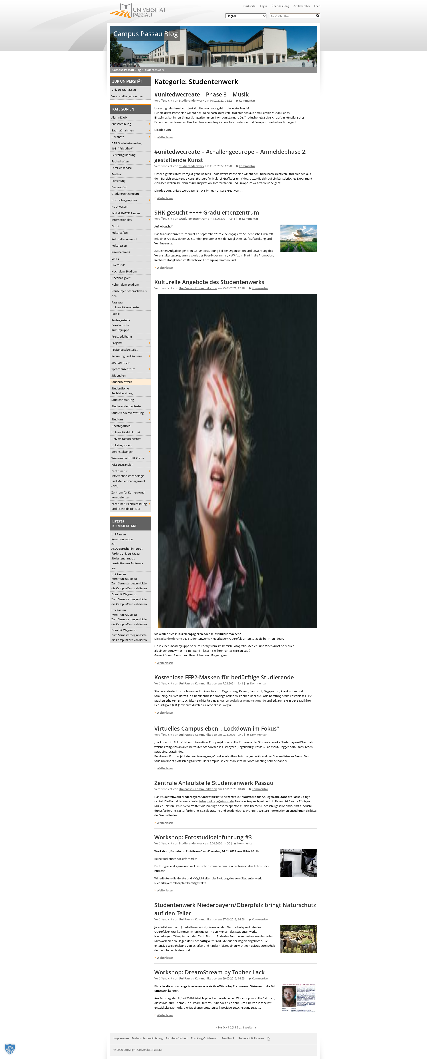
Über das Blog (280, 6)
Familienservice (121, 168)
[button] (318, 15)
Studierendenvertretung (127, 413)
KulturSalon (119, 246)
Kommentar (247, 100)
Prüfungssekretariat (124, 350)
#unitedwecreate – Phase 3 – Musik (201, 94)
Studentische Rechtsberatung (122, 390)
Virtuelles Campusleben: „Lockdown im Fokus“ (216, 728)
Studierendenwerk (191, 100)
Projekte (117, 343)
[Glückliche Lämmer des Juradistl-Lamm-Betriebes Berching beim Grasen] (298, 950)
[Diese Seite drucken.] (268, 1038)
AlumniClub (119, 117)
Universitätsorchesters (126, 439)
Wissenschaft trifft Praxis (127, 458)
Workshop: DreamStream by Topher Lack (209, 972)
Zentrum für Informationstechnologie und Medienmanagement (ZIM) (128, 478)
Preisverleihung (121, 336)
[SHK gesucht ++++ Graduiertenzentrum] (298, 250)
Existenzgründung (123, 155)
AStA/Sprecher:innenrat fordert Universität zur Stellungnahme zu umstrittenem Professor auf (127, 558)
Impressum (121, 1038)
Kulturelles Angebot (124, 239)
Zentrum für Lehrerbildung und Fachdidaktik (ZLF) (129, 506)
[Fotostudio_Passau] (298, 874)
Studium (117, 419)
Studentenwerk (121, 382)
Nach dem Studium (124, 271)
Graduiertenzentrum (125, 194)
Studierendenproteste (126, 406)
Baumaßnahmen (122, 130)
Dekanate (117, 137)
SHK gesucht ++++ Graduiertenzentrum (206, 212)
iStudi (115, 226)
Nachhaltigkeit (121, 278)
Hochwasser (119, 207)
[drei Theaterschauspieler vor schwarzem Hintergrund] (237, 626)
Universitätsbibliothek (126, 432)
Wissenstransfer (122, 465)
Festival (116, 174)
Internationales (121, 220)
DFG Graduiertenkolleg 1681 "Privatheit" (126, 145)
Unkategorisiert (121, 445)
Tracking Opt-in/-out (205, 1038)
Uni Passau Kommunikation (122, 536)
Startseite (249, 6)
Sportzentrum (120, 363)
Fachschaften (120, 161)
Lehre (115, 258)
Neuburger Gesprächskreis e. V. (129, 293)
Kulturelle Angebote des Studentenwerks (209, 282)
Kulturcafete (119, 233)
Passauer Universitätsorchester (125, 304)
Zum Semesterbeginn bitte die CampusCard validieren (129, 585)
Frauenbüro (119, 187)
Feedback (228, 1038)
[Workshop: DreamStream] (298, 1009)
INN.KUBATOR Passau (125, 213)
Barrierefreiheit (177, 1038)
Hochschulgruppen (124, 200)
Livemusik (118, 265)
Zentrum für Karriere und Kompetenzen (128, 494)
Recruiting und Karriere (126, 356)
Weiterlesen (165, 137)
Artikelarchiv (302, 6)
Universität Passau (123, 90)
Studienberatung (122, 400)
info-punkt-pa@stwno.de (216, 801)
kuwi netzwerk (121, 252)
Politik (115, 314)
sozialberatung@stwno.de (248, 700)
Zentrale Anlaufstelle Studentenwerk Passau (214, 783)
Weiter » (250, 1027)
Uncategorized (121, 426)
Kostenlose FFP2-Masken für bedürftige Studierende (224, 677)
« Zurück (221, 1027)
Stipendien (118, 375)
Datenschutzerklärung (147, 1038)
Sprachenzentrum (123, 369)
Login (263, 6)
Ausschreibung (121, 124)
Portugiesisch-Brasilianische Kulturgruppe (120, 325)
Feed (317, 6)
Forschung (118, 181)
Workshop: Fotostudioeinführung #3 (203, 837)
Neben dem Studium (125, 285)
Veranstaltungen (122, 452)
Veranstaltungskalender (127, 96)
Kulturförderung (170, 639)
